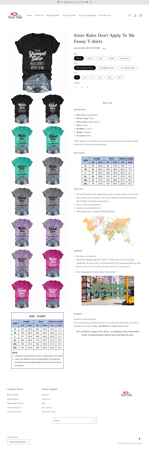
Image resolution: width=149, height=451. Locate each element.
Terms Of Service (14, 408)
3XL (120, 77)
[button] (129, 15)
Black (78, 58)
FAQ (43, 403)
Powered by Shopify (135, 443)
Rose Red (125, 58)
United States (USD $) (17, 442)
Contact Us (46, 399)
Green (90, 58)
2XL (110, 77)
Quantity (77, 83)
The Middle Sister (107, 68)
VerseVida (126, 443)
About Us (45, 395)
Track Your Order (14, 412)
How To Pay (46, 408)
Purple (112, 58)
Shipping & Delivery (15, 403)
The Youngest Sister (84, 68)
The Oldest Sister (128, 68)
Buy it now (108, 103)
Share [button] (79, 341)
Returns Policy (13, 399)
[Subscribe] (94, 420)
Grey (101, 58)
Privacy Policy (13, 395)
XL (100, 77)
